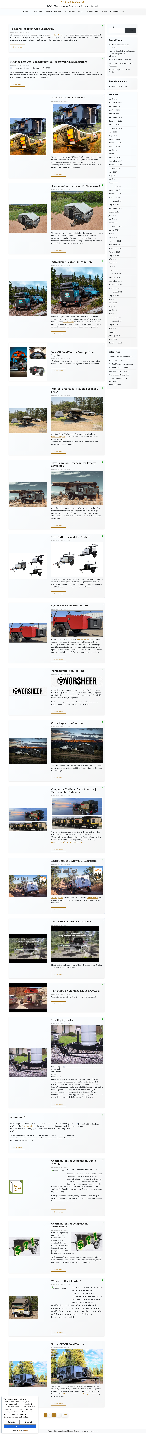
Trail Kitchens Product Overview (71, 921)
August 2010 (114, 325)
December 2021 (115, 106)
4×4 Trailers (69, 12)
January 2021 (114, 114)
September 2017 (115, 168)
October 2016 (114, 197)
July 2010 (112, 328)
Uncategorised (115, 385)
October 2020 (114, 125)
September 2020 (115, 128)
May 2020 (113, 135)
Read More (17, 47)
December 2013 (115, 245)
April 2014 (113, 237)
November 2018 (115, 143)
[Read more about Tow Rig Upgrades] (28, 1062)
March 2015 (113, 223)
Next (65, 1415)
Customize (11, 1422)
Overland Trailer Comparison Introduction (69, 1225)
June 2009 (113, 339)
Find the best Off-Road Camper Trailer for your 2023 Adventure (48, 61)
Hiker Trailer (92, 898)
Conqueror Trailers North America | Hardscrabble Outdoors (73, 791)
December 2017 (115, 161)
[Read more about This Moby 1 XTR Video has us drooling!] (28, 997)
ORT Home (25, 12)
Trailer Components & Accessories (118, 379)
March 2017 (113, 183)
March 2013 (113, 270)
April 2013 (113, 266)
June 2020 (113, 132)
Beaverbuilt (68, 322)
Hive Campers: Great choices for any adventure (73, 464)
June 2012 (113, 303)
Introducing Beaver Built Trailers (71, 261)
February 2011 (115, 317)
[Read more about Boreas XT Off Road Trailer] (28, 1374)
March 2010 (113, 332)
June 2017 (113, 172)
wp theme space (91, 1431)
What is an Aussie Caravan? (68, 97)
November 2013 (115, 248)
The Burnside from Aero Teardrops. (32, 28)
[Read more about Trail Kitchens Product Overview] (28, 948)
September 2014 (115, 226)
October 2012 (114, 288)
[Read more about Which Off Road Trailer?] (23, 1307)
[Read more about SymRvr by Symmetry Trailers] (28, 632)
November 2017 (115, 165)
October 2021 (114, 110)
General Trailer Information (121, 357)
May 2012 (113, 306)
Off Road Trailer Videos (119, 368)
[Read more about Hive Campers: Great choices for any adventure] (28, 495)
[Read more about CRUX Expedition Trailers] (28, 751)
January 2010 (114, 335)
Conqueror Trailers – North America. (67, 842)
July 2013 (112, 259)
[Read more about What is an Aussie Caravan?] (28, 136)
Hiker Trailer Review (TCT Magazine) (74, 860)
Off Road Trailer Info (73, 2)
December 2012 (115, 281)
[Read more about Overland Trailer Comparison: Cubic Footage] (16, 1186)
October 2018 (114, 146)
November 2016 (115, 194)
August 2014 (114, 230)
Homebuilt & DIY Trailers (119, 360)
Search (111, 27)
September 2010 (115, 321)
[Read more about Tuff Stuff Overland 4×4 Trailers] (28, 566)
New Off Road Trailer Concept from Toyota (72, 353)
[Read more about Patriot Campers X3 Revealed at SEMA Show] (28, 420)
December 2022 (115, 103)
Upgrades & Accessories (88, 12)
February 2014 (115, 241)
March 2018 (113, 154)
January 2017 (114, 190)
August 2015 (114, 212)
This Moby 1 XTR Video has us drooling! (75, 990)
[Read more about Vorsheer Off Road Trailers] (28, 691)
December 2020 (115, 117)
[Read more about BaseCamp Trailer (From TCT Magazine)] (28, 218)
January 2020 (114, 139)
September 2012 (115, 292)
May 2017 (113, 175)
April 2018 (113, 150)
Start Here (37, 12)
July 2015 (112, 215)
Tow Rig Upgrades (62, 1020)
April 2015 (113, 219)
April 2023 (113, 99)
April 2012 (113, 310)
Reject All (28, 1422)
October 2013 (114, 252)
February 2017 (115, 186)
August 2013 (114, 255)
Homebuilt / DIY (117, 12)
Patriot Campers (58, 437)
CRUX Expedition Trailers (67, 723)
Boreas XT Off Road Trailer (67, 1344)
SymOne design (82, 639)
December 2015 (115, 208)
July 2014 (112, 234)
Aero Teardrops (56, 35)
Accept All (20, 1426)
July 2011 (112, 314)
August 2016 (114, 205)
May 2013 (113, 263)
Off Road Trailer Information (121, 364)
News (104, 12)
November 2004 (115, 343)
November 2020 (115, 121)
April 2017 (113, 179)
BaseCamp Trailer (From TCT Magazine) (75, 186)
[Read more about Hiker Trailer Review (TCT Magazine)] (28, 886)
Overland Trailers (53, 12)
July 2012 (112, 299)
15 (59, 1415)
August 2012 (114, 295)
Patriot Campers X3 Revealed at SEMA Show (74, 390)
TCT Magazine (57, 898)
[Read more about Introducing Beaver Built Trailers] (28, 298)
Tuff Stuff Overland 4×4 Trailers (70, 537)
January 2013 (114, 277)
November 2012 (115, 285)
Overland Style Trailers (119, 371)
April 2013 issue (28, 1126)
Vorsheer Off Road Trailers (67, 670)
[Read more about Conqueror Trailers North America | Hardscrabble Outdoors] (28, 820)
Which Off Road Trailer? (66, 1281)
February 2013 (115, 274)
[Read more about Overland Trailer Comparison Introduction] (24, 1246)
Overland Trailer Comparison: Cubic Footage (73, 1162)
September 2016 (115, 201)
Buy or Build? (18, 1117)
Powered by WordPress (57, 1431)
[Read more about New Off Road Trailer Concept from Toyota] (28, 362)
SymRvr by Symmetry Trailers (69, 605)
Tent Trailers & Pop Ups (119, 375)
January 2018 (114, 157)
